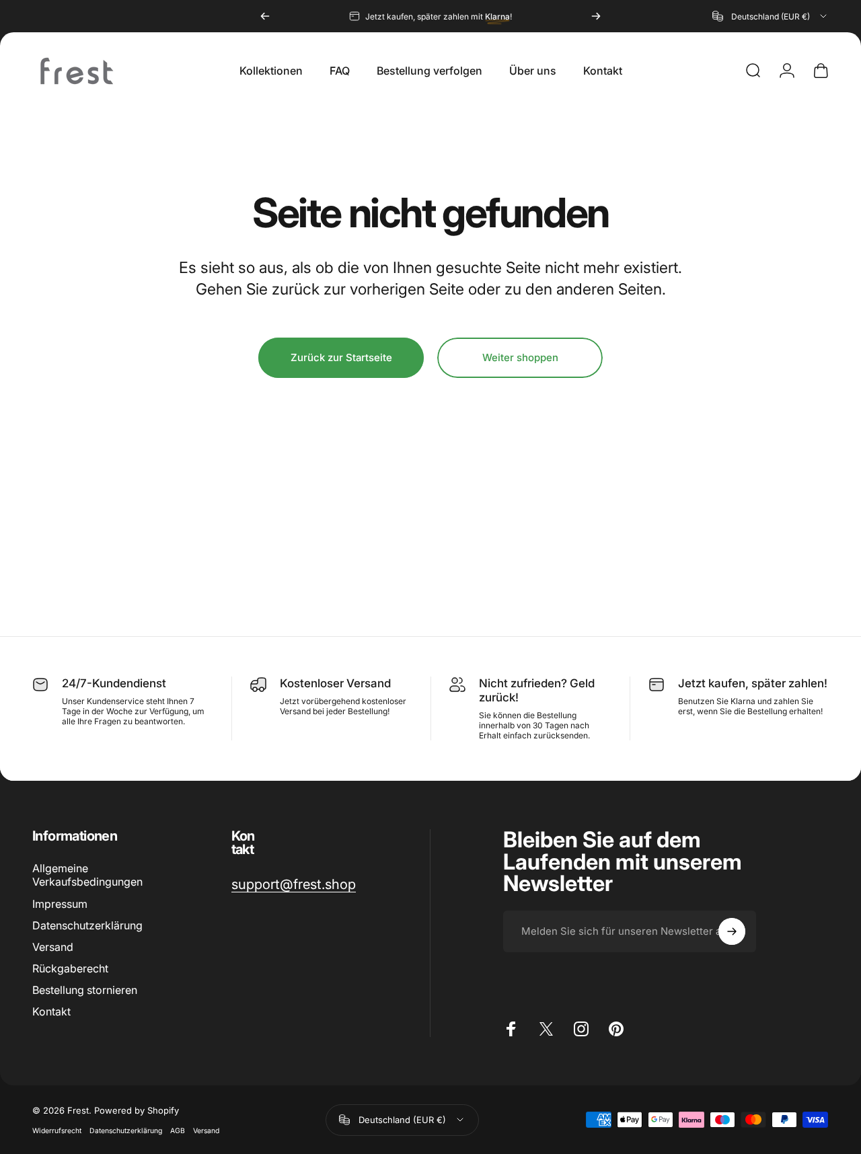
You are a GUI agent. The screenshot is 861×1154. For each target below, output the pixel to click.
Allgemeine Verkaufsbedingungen (87, 874)
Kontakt (51, 1011)
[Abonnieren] (731, 931)
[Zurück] (265, 16)
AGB (177, 1130)
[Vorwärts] (596, 16)
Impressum (59, 904)
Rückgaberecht (70, 968)
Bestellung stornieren (84, 990)
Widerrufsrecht (56, 1130)
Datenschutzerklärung (125, 1130)
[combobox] (770, 16)
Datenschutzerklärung (87, 925)
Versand (52, 947)
